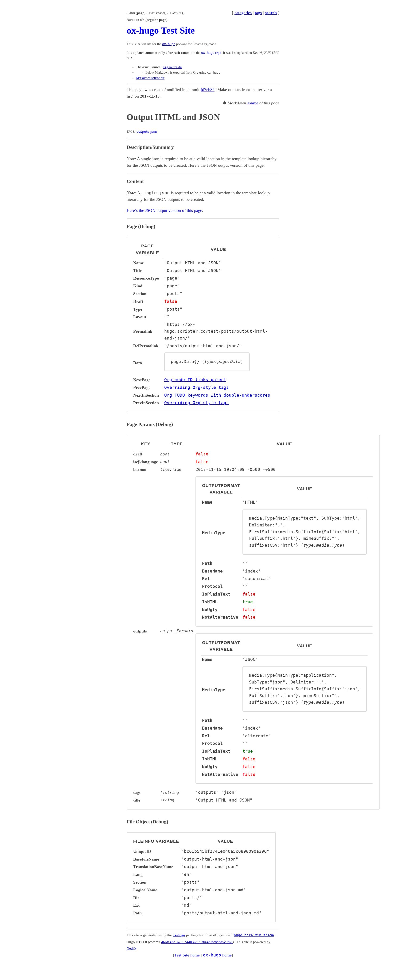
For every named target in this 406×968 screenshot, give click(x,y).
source (252, 103)
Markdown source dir (150, 78)
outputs (143, 131)
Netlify (132, 948)
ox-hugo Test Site (161, 30)
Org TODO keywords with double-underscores (217, 395)
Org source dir (172, 67)
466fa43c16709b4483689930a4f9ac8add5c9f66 (197, 942)
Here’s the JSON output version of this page (164, 210)
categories (243, 12)
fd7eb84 (208, 89)
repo (211, 53)
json (153, 131)
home (217, 955)
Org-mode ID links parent (195, 379)
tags (258, 12)
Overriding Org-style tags (196, 387)
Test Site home (187, 955)
